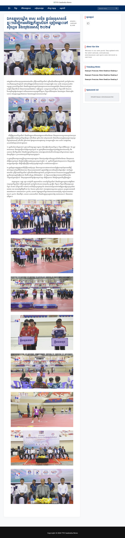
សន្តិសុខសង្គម (39, 8)
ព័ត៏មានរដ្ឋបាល (26, 8)
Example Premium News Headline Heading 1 (101, 71)
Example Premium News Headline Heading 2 (101, 75)
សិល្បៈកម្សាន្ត (52, 8)
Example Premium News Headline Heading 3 (101, 80)
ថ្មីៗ (9, 8)
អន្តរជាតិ (62, 8)
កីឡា (15, 8)
